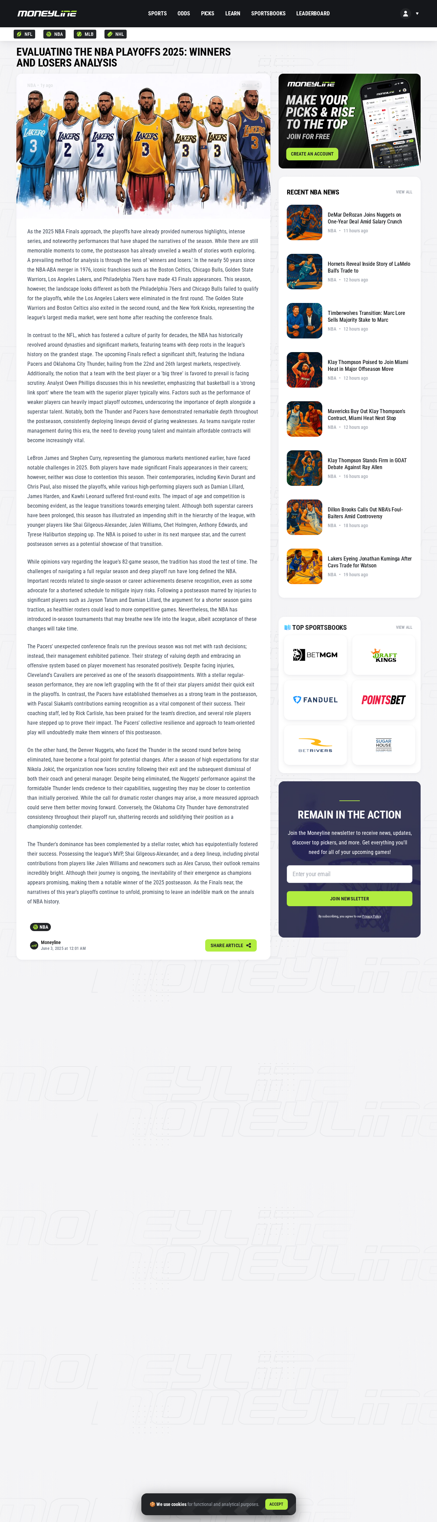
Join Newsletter (349, 898)
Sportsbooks (268, 13)
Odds (184, 13)
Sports (157, 13)
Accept (276, 1504)
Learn (232, 13)
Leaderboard (312, 13)
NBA (58, 34)
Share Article (227, 945)
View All (404, 192)
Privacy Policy (371, 916)
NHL (119, 34)
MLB (89, 34)
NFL (28, 34)
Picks (207, 13)
